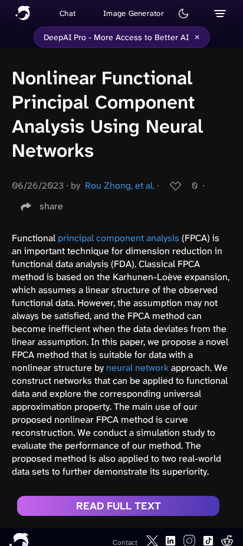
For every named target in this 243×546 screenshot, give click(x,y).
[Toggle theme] (183, 13)
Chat (67, 13)
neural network (137, 367)
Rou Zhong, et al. (120, 185)
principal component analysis (118, 238)
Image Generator (133, 13)
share (51, 206)
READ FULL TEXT (118, 506)
